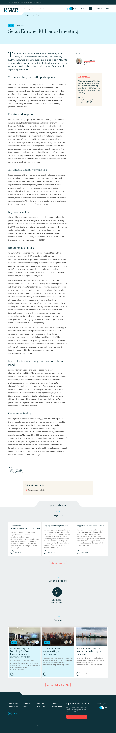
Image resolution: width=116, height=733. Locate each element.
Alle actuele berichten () (58, 685)
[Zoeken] (90, 8)
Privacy (25, 707)
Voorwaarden (57, 707)
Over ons (40, 703)
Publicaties (98, 8)
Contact (55, 703)
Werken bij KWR (13, 707)
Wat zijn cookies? (35, 2)
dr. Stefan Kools (89, 60)
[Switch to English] (71, 8)
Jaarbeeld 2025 (13, 703)
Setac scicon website (36, 490)
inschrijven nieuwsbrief (76, 717)
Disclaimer (41, 707)
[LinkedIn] (16, 471)
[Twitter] (12, 471)
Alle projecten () (58, 563)
